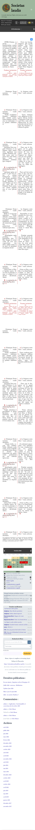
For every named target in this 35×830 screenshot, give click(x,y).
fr (29, 22)
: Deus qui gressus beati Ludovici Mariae (15, 629)
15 (13, 562)
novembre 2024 (7, 759)
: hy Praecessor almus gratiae (11, 608)
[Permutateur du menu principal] (31, 10)
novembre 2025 (7, 746)
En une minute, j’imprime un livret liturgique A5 (16, 682)
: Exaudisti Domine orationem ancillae (15, 624)
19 (29, 562)
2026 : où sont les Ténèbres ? (11, 695)
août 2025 (5, 752)
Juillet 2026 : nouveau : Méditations (12, 685)
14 (9, 562)
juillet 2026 (6, 730)
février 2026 (6, 740)
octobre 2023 (6, 778)
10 (21, 560)
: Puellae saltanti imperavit (13, 613)
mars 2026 (6, 737)
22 (13, 564)
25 (25, 564)
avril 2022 (6, 787)
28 (9, 567)
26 (29, 564)
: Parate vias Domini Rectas (15, 619)
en (32, 22)
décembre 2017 (7, 803)
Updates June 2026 (8, 688)
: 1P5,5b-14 (8, 627)
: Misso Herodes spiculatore (13, 611)
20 (5, 564)
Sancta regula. (10, 580)
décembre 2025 (7, 743)
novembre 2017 (7, 806)
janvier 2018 (6, 800)
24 (21, 564)
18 (25, 562)
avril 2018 (6, 797)
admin (5, 704)
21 (9, 564)
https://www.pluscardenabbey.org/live (14, 664)
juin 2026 (5, 733)
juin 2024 (5, 765)
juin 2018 (5, 790)
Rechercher (6, 650)
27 (5, 567)
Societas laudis (17, 8)
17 (21, 562)
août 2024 (5, 762)
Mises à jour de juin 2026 (10, 691)
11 (25, 560)
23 (17, 564)
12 (29, 560)
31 (21, 567)
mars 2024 (6, 771)
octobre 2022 (6, 784)
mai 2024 (5, 768)
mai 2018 (5, 794)
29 (13, 567)
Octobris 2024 (17, 550)
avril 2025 (6, 756)
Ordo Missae (12, 709)
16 (17, 562)
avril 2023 (6, 781)
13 (5, 562)
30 (17, 567)
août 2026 (5, 727)
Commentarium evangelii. (13, 584)
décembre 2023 (7, 775)
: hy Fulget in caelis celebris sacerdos (13, 622)
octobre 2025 (6, 749)
